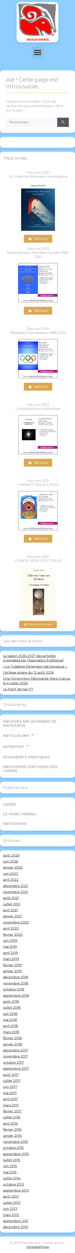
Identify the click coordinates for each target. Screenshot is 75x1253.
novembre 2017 (15, 1056)
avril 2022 (11, 880)
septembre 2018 (16, 996)
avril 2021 (10, 910)
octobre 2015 (13, 1148)
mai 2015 (10, 1172)
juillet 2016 (11, 1117)
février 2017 (12, 1111)
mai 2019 (10, 947)
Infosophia (15, 824)
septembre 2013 (16, 1190)
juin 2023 (10, 874)
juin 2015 (10, 1166)
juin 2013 (10, 1209)
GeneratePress (37, 1247)
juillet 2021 (11, 904)
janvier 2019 (12, 971)
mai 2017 (10, 1093)
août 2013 (11, 1196)
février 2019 (12, 965)
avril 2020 (11, 928)
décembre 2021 (15, 886)
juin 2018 (10, 1014)
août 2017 (11, 1075)
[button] (38, 52)
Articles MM (16, 736)
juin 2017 (10, 1087)
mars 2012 (11, 1215)
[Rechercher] (63, 122)
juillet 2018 (12, 1008)
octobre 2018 (13, 989)
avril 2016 (10, 1123)
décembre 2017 (15, 1050)
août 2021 (11, 898)
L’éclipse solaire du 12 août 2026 (28, 673)
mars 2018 (11, 1032)
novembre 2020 (16, 922)
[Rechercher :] (31, 122)
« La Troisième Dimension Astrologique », (35, 667)
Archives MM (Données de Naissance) (30, 723)
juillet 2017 (11, 1081)
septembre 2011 (15, 1221)
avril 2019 (10, 953)
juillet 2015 (11, 1160)
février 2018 (12, 1038)
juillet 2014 (11, 1178)
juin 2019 (10, 941)
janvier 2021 (12, 916)
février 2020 (13, 935)
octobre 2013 (13, 1184)
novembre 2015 (15, 1142)
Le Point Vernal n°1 (18, 689)
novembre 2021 (15, 892)
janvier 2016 (12, 1136)
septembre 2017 (16, 1069)
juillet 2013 (11, 1203)
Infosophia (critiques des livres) (30, 769)
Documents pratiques (26, 757)
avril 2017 (10, 1099)
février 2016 (12, 1129)
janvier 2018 (12, 1044)
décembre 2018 (15, 977)
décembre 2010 (15, 1227)
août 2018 (11, 1002)
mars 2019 (11, 959)
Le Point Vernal (20, 814)
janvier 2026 (12, 867)
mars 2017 (11, 1105)
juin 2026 (10, 861)
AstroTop (13, 747)
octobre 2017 (13, 1063)
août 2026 (11, 855)
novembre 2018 (15, 983)
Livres (9, 804)
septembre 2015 (16, 1154)
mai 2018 (10, 1020)
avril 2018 (10, 1026)
